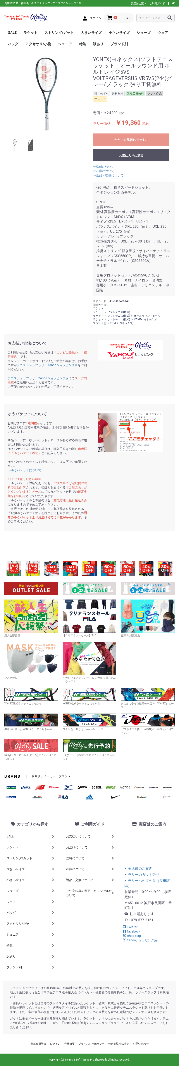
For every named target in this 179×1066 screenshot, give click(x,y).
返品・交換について (80, 880)
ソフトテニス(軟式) (118, 312)
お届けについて (77, 847)
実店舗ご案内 (138, 3)
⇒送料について (103, 167)
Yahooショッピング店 (142, 940)
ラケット (31, 33)
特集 (82, 44)
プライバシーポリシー (91, 1043)
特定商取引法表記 (118, 1043)
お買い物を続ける (76, 537)
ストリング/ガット (59, 33)
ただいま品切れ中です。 (131, 140)
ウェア (163, 33)
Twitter (132, 927)
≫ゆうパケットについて (24, 470)
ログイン (55, 1043)
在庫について (75, 869)
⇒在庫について (103, 171)
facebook (133, 931)
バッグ (13, 44)
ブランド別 (119, 44)
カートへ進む (106, 537)
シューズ (144, 33)
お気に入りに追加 (131, 155)
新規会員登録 (38, 1043)
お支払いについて (78, 836)
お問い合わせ (141, 1043)
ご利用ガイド (157, 3)
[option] (47, 94)
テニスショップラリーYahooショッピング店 (47, 365)
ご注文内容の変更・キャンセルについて (89, 893)
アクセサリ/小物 (38, 44)
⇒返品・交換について (108, 175)
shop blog (134, 936)
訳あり (98, 44)
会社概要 (69, 1043)
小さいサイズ (119, 33)
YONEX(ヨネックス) (145, 319)
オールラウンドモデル (147, 315)
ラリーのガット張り (143, 875)
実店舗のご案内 (140, 868)
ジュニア (65, 44)
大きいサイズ (91, 33)
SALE (12, 33)
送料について (75, 858)
